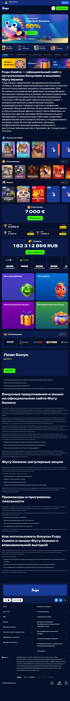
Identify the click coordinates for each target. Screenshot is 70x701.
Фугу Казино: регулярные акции (15, 383)
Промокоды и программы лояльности (17, 385)
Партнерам (41, 651)
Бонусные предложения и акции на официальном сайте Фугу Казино (28, 380)
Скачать (65, 2)
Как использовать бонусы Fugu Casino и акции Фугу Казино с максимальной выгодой (34, 388)
